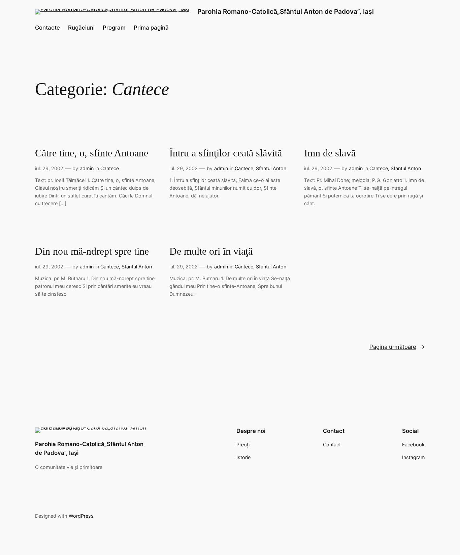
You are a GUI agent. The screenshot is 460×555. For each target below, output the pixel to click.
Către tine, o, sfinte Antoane (91, 153)
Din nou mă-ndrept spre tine (92, 251)
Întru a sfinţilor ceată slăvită (225, 153)
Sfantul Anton (271, 168)
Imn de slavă (330, 153)
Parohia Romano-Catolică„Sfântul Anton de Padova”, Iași (285, 11)
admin (87, 168)
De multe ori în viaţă (211, 251)
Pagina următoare (397, 346)
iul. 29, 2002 (49, 168)
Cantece (109, 168)
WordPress (81, 516)
